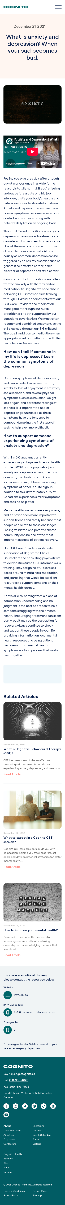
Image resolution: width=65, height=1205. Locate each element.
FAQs (6, 1167)
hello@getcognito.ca (22, 1073)
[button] (58, 7)
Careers (7, 1172)
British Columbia (42, 1135)
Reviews (8, 1158)
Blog (5, 1163)
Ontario (37, 1130)
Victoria (37, 1143)
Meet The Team (11, 1130)
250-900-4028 (18, 1080)
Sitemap (37, 1195)
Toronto (37, 1139)
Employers (9, 1139)
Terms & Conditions (14, 1191)
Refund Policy (11, 1195)
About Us (8, 1135)
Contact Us (9, 1143)
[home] (15, 7)
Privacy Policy (40, 1191)
